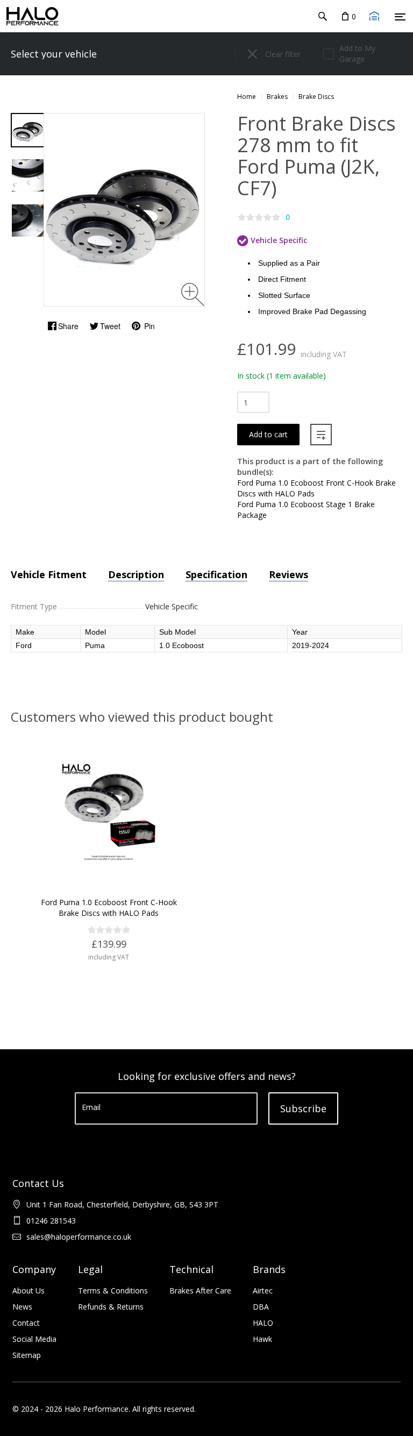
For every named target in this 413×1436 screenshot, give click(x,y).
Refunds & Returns (111, 1307)
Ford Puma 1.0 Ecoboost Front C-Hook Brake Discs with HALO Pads (109, 907)
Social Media (34, 1339)
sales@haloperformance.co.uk (78, 1237)
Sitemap (26, 1355)
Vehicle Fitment (49, 574)
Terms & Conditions (113, 1290)
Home (246, 96)
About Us (28, 1290)
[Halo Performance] (29, 16)
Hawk (262, 1339)
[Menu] (400, 16)
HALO (263, 1323)
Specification (216, 574)
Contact (26, 1323)
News (22, 1307)
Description (136, 574)
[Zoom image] (192, 294)
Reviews (288, 574)
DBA (261, 1307)
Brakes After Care (200, 1290)
